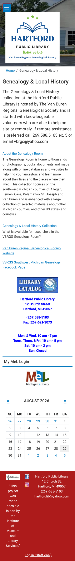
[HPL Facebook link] (27, 476)
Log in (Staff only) (38, 555)
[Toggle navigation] (6, 7)
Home (10, 70)
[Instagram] (27, 485)
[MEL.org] (37, 378)
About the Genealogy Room (22, 154)
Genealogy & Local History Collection (29, 226)
